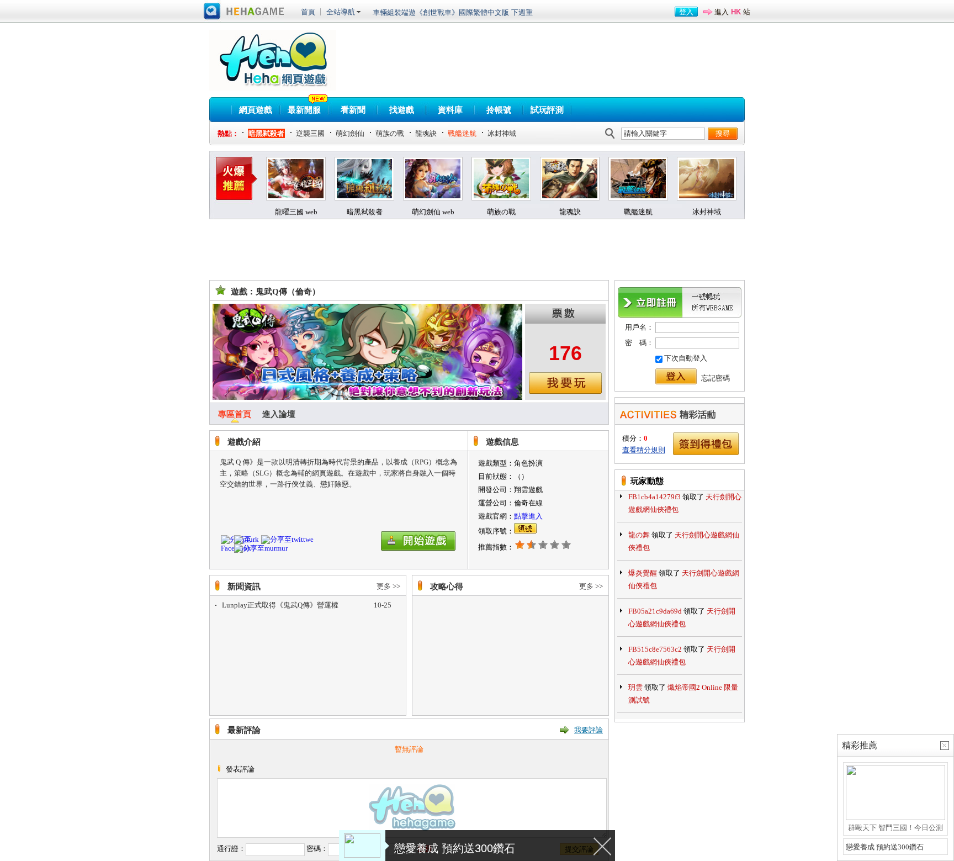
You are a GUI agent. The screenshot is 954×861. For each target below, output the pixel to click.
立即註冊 (679, 302)
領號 (525, 528)
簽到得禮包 (706, 443)
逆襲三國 (310, 133)
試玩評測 (547, 109)
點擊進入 (528, 516)
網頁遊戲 (255, 109)
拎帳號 (498, 109)
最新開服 (304, 109)
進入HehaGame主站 (244, 11)
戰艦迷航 (462, 133)
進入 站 (732, 12)
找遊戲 (401, 109)
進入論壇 (278, 414)
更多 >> (388, 586)
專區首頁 (234, 414)
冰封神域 (501, 133)
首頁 (308, 12)
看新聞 (353, 109)
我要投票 (565, 383)
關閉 (603, 845)
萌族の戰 (389, 133)
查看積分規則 (643, 450)
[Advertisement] (410, 249)
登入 (686, 12)
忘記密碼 (715, 378)
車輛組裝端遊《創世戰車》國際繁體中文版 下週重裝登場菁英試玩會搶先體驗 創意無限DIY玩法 (453, 14)
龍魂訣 (426, 133)
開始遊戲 (419, 541)
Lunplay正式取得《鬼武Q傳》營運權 (280, 605)
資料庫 (450, 109)
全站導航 (340, 12)
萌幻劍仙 (350, 133)
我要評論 (588, 730)
